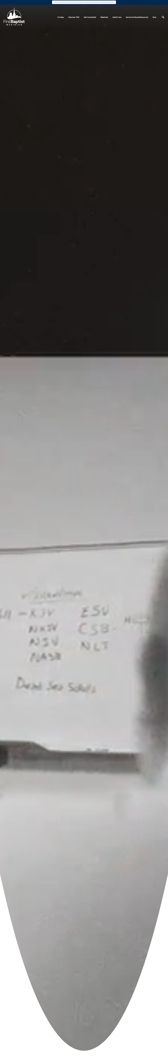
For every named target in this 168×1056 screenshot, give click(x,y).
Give (154, 17)
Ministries (104, 17)
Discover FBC (73, 17)
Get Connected (90, 17)
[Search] (163, 17)
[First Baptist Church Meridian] (14, 16)
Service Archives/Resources (137, 17)
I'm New (60, 17)
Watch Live (117, 17)
